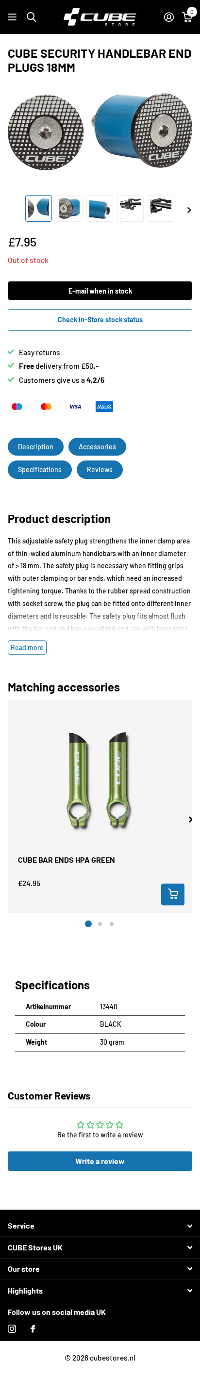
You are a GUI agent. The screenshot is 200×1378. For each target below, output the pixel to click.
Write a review (100, 1160)
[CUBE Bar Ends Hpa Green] (100, 782)
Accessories (97, 447)
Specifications (40, 469)
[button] (190, 819)
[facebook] (33, 1328)
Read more (27, 647)
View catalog (13, 17)
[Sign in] (169, 17)
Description (35, 447)
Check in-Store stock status (100, 319)
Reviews (100, 469)
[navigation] (38, 208)
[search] (31, 17)
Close (100, 1225)
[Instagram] (12, 1329)
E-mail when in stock (100, 291)
